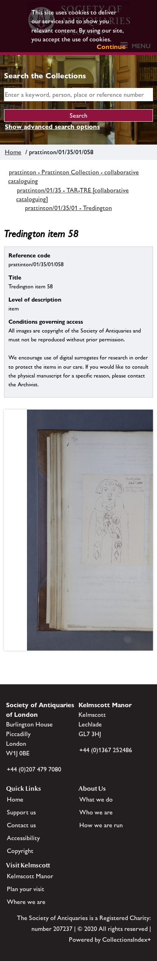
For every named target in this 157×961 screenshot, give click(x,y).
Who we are (96, 812)
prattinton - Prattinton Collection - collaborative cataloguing (73, 176)
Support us (21, 812)
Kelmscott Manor (30, 876)
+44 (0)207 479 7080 (34, 769)
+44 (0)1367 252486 (105, 750)
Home (13, 152)
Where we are (26, 902)
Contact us (21, 825)
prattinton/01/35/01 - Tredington (68, 208)
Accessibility (23, 838)
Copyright (20, 851)
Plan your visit (25, 889)
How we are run (101, 825)
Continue (111, 47)
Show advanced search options (52, 127)
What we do (96, 799)
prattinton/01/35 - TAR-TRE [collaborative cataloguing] (72, 194)
